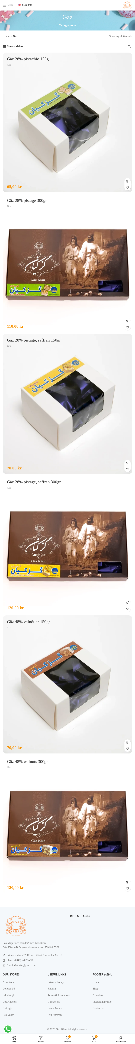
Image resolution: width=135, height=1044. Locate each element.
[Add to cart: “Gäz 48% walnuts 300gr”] (127, 882)
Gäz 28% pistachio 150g (28, 59)
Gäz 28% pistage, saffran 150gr (34, 340)
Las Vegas (8, 1014)
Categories (66, 25)
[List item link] (34, 960)
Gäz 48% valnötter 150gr (28, 621)
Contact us (98, 1008)
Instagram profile (102, 1001)
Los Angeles (10, 1001)
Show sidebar (15, 46)
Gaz (9, 64)
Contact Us (54, 1001)
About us (98, 995)
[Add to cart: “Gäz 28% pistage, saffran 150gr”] (127, 463)
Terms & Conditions (59, 995)
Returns (52, 988)
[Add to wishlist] (127, 187)
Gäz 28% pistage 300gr (27, 200)
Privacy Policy (56, 982)
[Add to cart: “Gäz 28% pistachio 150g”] (127, 181)
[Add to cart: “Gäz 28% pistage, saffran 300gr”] (127, 603)
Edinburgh (8, 995)
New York (8, 982)
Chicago (7, 1008)
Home (6, 36)
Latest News (55, 1008)
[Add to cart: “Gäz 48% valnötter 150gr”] (127, 742)
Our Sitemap (55, 1014)
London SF (9, 988)
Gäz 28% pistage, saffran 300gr (34, 482)
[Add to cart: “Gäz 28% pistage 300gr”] (127, 321)
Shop (95, 988)
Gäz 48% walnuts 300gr (27, 761)
